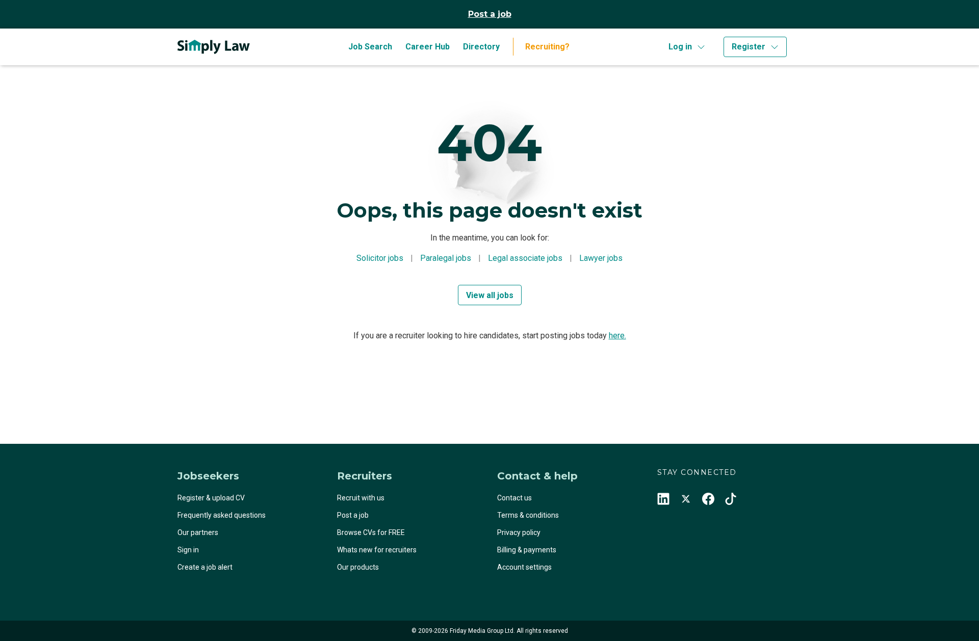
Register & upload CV (211, 498)
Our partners (197, 532)
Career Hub (427, 46)
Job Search (370, 46)
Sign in (188, 550)
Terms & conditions (528, 515)
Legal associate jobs (525, 258)
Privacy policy (518, 532)
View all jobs (489, 295)
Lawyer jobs (601, 258)
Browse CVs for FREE (371, 532)
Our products (358, 567)
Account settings (524, 567)
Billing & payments (526, 550)
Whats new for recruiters (377, 550)
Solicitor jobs (379, 258)
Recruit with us (360, 498)
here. (617, 335)
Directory (481, 46)
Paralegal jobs (445, 258)
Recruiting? (547, 46)
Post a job (489, 14)
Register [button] (748, 46)
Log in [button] (680, 46)
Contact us (514, 498)
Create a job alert (205, 567)
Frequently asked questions (221, 515)
